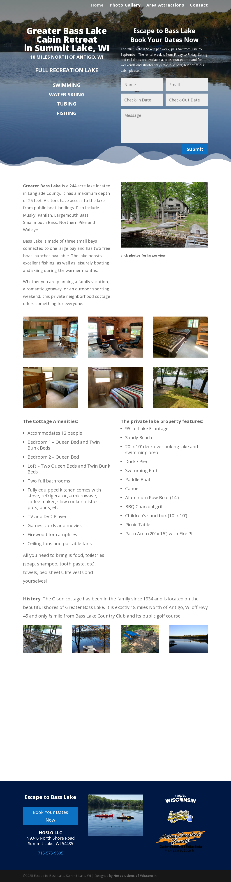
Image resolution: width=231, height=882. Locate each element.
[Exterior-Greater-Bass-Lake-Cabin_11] (140, 651)
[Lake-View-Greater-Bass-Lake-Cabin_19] (91, 651)
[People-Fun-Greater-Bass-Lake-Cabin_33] (115, 834)
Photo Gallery (125, 5)
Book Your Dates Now (50, 816)
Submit (195, 149)
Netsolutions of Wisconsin (135, 875)
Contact (199, 5)
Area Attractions (165, 5)
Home (97, 5)
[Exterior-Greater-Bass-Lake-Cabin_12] (42, 651)
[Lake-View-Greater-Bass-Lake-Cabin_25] (188, 651)
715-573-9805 (50, 853)
